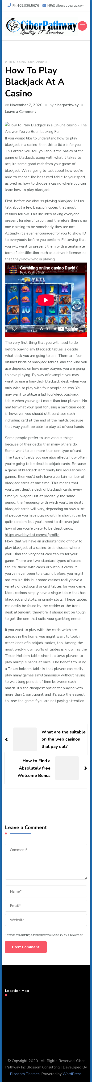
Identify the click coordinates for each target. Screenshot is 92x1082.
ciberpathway (66, 105)
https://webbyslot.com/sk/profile (32, 534)
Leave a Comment (20, 111)
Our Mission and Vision (26, 62)
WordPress (72, 1074)
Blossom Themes (25, 1074)
